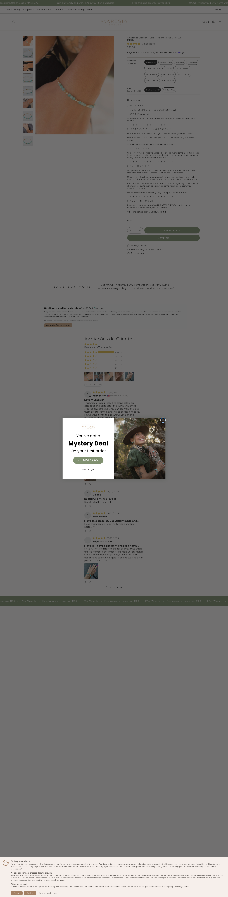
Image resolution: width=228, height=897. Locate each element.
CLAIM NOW (88, 460)
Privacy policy (167, 886)
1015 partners (26, 864)
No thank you (88, 470)
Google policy (183, 886)
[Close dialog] (163, 420)
